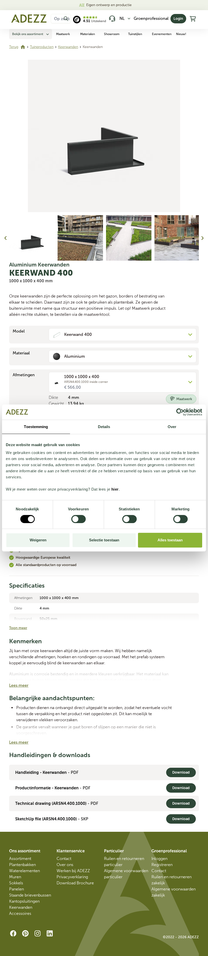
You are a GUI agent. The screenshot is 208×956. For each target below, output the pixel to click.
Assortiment (20, 858)
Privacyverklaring (72, 876)
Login (178, 19)
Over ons (65, 864)
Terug (13, 47)
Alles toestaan (170, 540)
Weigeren (38, 540)
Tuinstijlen (135, 34)
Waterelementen (24, 870)
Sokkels (16, 883)
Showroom (111, 34)
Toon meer (18, 628)
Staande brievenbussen (30, 895)
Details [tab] (104, 427)
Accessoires (20, 913)
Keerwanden (68, 47)
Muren (15, 876)
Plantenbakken (22, 864)
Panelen (16, 889)
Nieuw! (181, 34)
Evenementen (161, 34)
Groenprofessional (151, 18)
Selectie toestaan (104, 540)
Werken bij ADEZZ (73, 870)
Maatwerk (63, 34)
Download (181, 772)
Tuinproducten (42, 47)
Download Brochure (75, 883)
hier (115, 489)
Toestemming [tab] (36, 427)
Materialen (87, 34)
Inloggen (159, 858)
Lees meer (18, 685)
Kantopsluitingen (24, 901)
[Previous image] (5, 238)
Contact (64, 858)
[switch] (78, 519)
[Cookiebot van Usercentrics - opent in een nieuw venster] (180, 412)
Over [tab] (172, 427)
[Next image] (202, 238)
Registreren (161, 864)
